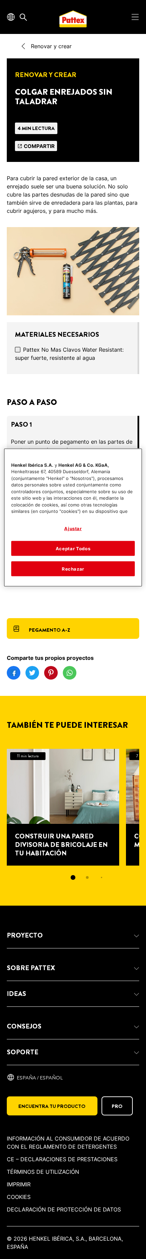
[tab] (73, 877)
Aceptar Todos (73, 548)
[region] (73, 517)
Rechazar (73, 569)
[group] (73, 819)
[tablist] (73, 877)
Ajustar (73, 528)
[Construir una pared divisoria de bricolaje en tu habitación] (63, 807)
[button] (73, 935)
